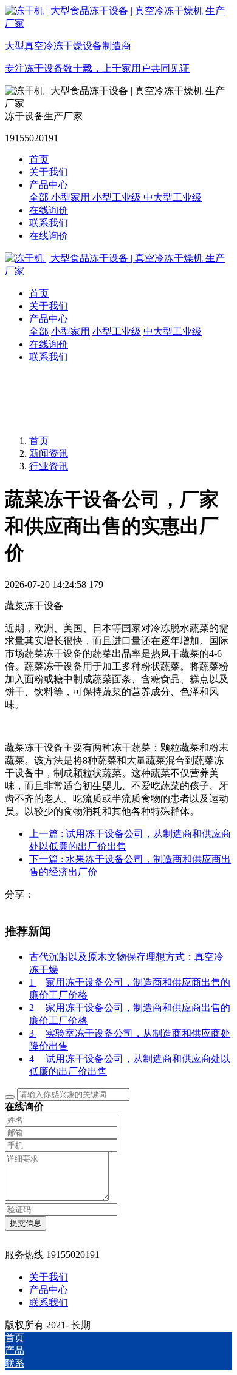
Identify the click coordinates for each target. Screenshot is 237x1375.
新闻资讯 (48, 453)
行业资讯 (48, 466)
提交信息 (25, 1223)
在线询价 (48, 235)
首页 (39, 159)
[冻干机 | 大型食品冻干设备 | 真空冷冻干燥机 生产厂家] (118, 265)
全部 (40, 197)
